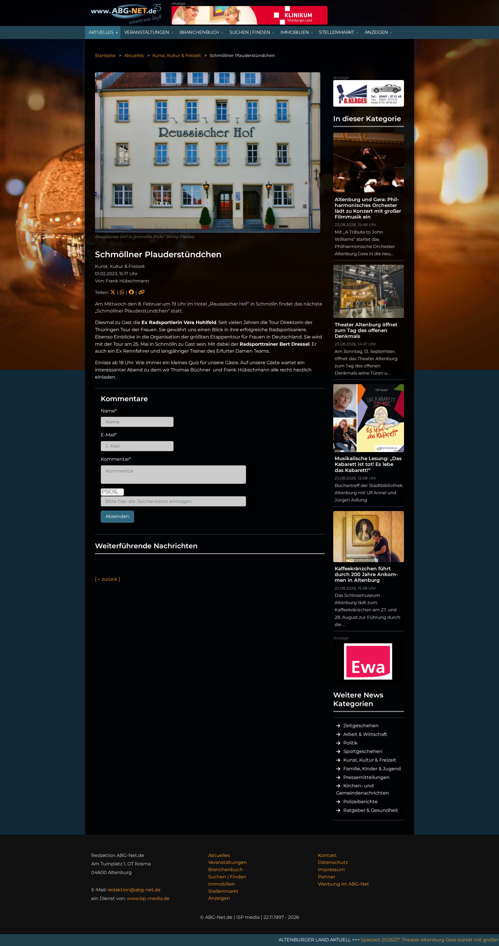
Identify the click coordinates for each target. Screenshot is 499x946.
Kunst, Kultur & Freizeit (176, 55)
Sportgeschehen (362, 751)
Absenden (117, 516)
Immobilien (221, 884)
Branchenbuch (225, 869)
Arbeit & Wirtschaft (365, 734)
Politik (350, 743)
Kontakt (327, 855)
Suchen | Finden (227, 877)
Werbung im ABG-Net (343, 884)
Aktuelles (134, 55)
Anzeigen (219, 898)
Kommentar (116, 459)
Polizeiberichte (360, 801)
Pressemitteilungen (366, 777)
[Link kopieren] (141, 292)
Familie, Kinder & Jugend (372, 768)
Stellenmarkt (223, 891)
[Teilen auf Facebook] (131, 292)
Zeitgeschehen (361, 725)
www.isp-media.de (148, 898)
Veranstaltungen (227, 862)
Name (109, 411)
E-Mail (109, 435)
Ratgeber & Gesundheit (370, 810)
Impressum (331, 869)
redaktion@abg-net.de (134, 890)
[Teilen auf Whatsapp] (122, 292)
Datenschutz (333, 862)
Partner (326, 877)
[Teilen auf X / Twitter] (113, 292)
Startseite (105, 55)
